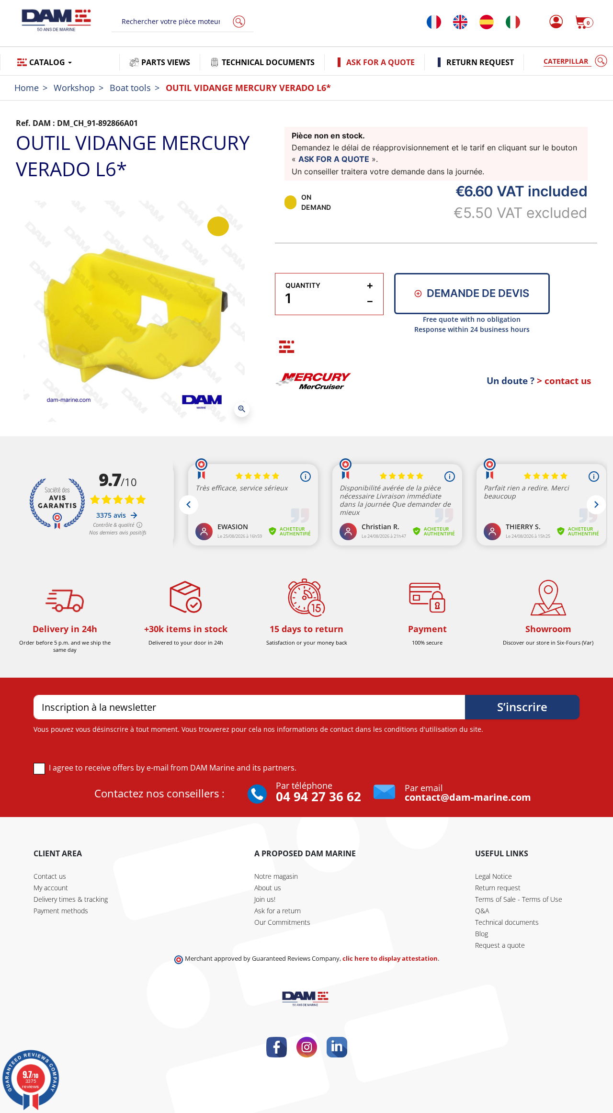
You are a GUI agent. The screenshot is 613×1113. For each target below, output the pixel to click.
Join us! (264, 899)
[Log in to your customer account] (553, 22)
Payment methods (61, 910)
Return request (498, 887)
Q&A (482, 910)
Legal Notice (493, 876)
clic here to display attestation (390, 958)
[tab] (286, 347)
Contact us (50, 876)
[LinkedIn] (337, 1047)
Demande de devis (478, 293)
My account (51, 887)
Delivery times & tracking (71, 899)
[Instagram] (307, 1047)
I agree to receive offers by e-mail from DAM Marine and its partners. (172, 767)
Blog (481, 933)
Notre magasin (276, 876)
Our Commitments (282, 922)
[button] (584, 22)
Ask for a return (277, 910)
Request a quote (500, 945)
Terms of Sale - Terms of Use (518, 899)
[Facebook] (276, 1047)
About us (267, 887)
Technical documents (507, 922)
